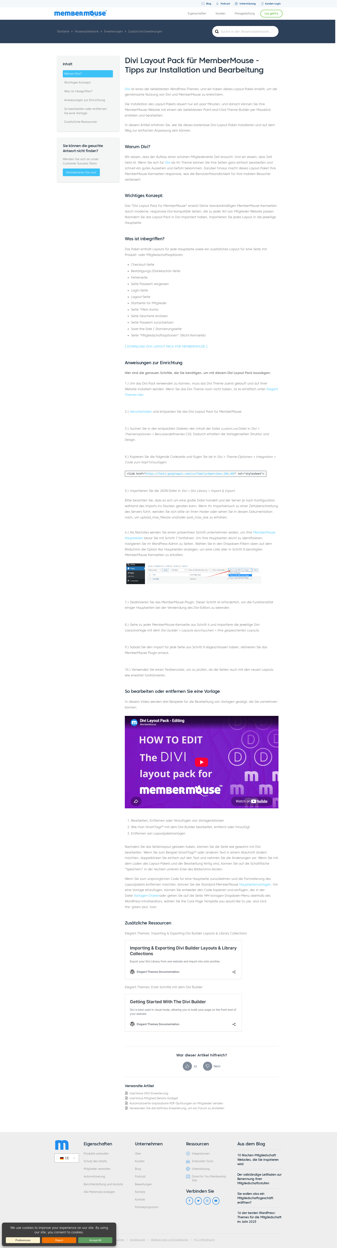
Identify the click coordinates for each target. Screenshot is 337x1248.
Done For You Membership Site (209, 1178)
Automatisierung (94, 1176)
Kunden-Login (272, 3)
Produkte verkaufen (96, 1153)
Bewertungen (143, 1184)
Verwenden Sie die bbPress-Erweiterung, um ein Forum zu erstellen (176, 1108)
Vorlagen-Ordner (146, 895)
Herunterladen (141, 411)
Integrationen (200, 1153)
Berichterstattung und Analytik (103, 1184)
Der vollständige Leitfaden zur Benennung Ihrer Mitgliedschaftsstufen (259, 1179)
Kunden (220, 13)
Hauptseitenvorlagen (255, 884)
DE (66, 1158)
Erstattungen (138, 1239)
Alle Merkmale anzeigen (99, 1192)
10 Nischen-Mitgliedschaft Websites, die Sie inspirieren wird (258, 1159)
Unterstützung (247, 3)
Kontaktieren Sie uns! (81, 172)
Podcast (225, 3)
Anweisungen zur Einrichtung (84, 100)
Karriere (140, 1192)
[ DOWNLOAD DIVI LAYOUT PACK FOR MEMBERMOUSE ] (166, 346)
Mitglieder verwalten (97, 1169)
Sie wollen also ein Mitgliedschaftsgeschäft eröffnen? (255, 1198)
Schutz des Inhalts (95, 1161)
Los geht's (271, 13)
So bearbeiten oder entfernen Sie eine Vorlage (85, 111)
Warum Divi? (73, 73)
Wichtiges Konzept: (77, 82)
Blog (208, 3)
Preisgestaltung (245, 13)
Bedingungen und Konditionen (169, 1239)
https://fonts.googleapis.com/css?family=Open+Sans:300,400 (190, 473)
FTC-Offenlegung (204, 1239)
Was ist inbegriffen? (78, 91)
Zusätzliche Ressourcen (80, 122)
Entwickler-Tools (202, 1161)
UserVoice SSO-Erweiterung (148, 1093)
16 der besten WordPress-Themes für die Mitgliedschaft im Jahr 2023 (259, 1217)
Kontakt (140, 1199)
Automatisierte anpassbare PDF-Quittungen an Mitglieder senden (176, 1103)
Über (138, 1153)
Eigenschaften (197, 13)
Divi (127, 89)
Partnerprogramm (146, 1207)
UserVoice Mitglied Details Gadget (153, 1098)
